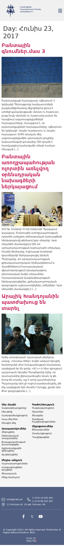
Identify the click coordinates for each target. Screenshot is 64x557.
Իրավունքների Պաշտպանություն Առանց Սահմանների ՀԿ (30, 9)
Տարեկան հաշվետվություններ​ (43, 420)
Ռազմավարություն (43, 408)
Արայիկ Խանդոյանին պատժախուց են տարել (30, 302)
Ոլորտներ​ (37, 411)
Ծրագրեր (37, 415)
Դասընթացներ (40, 437)
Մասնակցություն (42, 433)
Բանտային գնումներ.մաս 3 (23, 48)
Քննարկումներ (40, 429)
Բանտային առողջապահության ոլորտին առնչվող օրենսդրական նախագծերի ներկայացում (28, 172)
